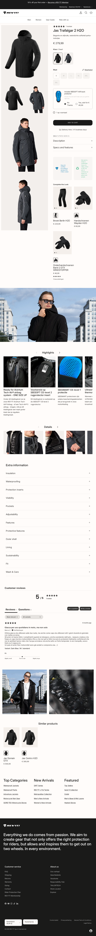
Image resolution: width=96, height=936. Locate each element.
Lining (9, 547)
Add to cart (73, 122)
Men (29, 20)
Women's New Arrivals (42, 803)
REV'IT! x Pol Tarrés (41, 790)
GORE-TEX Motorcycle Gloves (15, 803)
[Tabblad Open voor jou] (91, 931)
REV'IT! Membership (12, 896)
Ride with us (63, 20)
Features (10, 522)
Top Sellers (68, 786)
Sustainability (12, 555)
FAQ (6, 872)
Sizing (7, 885)
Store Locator (55, 889)
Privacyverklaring (66, 920)
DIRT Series (38, 786)
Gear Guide (50, 20)
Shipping (8, 875)
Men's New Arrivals (41, 798)
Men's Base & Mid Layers (74, 798)
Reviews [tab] (11, 609)
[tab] (24, 610)
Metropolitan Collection (43, 794)
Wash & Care (12, 572)
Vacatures (54, 878)
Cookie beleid (54, 920)
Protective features (15, 531)
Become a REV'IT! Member (58, 2)
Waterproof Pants (10, 790)
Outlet (66, 794)
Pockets (10, 506)
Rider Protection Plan (13, 892)
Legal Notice (87, 923)
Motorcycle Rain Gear (12, 798)
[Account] (80, 12)
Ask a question (73, 608)
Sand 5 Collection (71, 790)
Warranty (8, 882)
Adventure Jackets (11, 794)
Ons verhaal (54, 872)
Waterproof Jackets (11, 786)
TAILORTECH (55, 885)
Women (38, 20)
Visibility (10, 498)
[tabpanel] (48, 639)
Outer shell (11, 539)
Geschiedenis (55, 875)
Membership (63, 7)
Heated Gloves (70, 803)
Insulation (10, 473)
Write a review (85, 608)
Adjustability (12, 514)
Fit (7, 563)
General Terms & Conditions (82, 920)
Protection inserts (14, 489)
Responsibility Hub (57, 882)
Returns (8, 878)
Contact (8, 889)
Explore (53, 892)
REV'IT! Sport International (18, 929)
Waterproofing (13, 481)
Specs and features (63, 147)
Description (59, 140)
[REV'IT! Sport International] (11, 12)
